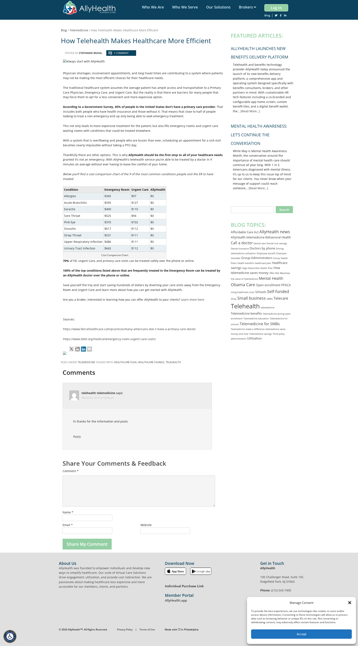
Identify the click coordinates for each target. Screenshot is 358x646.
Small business (251, 298)
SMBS (270, 298)
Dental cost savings (276, 243)
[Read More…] (250, 111)
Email (68, 525)
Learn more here (192, 300)
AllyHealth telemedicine (248, 237)
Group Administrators (256, 258)
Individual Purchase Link (184, 586)
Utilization (254, 338)
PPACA (286, 285)
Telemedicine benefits (246, 313)
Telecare (280, 298)
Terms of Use (147, 629)
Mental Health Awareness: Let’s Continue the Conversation (259, 134)
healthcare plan (125, 362)
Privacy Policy (125, 629)
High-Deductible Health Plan (257, 268)
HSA (277, 273)
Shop (233, 298)
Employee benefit (266, 253)
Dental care (260, 243)
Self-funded (278, 291)
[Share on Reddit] (77, 349)
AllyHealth (91, 8)
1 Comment (121, 53)
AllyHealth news (274, 231)
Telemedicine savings (260, 333)
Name (68, 512)
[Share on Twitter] (71, 349)
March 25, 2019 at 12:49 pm (98, 397)
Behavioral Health (278, 237)
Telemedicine (86, 362)
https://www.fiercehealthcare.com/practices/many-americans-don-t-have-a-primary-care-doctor (129, 329)
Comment (71, 471)
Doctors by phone (262, 248)
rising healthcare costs (242, 292)
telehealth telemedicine (98, 393)
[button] (350, 603)
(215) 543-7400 (281, 590)
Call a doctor (242, 242)
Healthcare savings (151, 362)
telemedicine (267, 307)
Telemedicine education (256, 318)
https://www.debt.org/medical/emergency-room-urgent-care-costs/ (109, 339)
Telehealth (173, 362)
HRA (271, 273)
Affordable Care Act (245, 232)
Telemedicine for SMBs (260, 323)
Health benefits (245, 263)
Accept (301, 634)
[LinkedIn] (285, 15)
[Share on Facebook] (65, 354)
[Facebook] (281, 15)
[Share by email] (89, 349)
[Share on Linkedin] (83, 349)
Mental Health (271, 278)
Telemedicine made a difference (248, 329)
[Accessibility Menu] (9, 636)
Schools (260, 292)
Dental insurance (240, 248)
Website (146, 525)
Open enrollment (268, 285)
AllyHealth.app (176, 600)
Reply (77, 436)
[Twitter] (276, 15)
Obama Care (243, 284)
